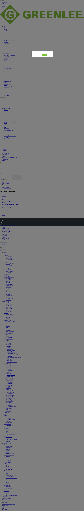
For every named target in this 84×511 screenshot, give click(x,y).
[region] (42, 54)
